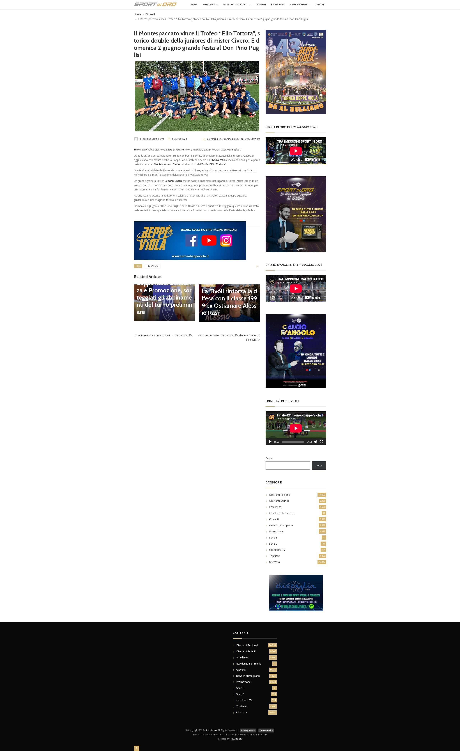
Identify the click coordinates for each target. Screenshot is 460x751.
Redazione (209, 4)
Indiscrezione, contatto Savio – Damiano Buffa (164, 335)
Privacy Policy (248, 730)
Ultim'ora (255, 138)
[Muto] (316, 442)
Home (194, 4)
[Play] (270, 442)
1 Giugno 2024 (179, 138)
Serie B (273, 537)
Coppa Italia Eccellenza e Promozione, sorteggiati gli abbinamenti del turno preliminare (164, 297)
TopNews (244, 138)
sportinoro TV (277, 549)
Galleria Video (298, 4)
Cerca (269, 458)
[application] (296, 428)
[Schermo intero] (321, 442)
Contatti (321, 4)
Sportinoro (211, 730)
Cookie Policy (266, 730)
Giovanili (261, 4)
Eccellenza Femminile (281, 513)
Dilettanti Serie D (279, 501)
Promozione (276, 531)
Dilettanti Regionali (235, 4)
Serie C (273, 543)
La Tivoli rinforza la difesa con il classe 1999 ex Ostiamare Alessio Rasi (229, 301)
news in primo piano (227, 138)
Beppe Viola (278, 4)
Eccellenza (208, 285)
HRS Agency (236, 738)
